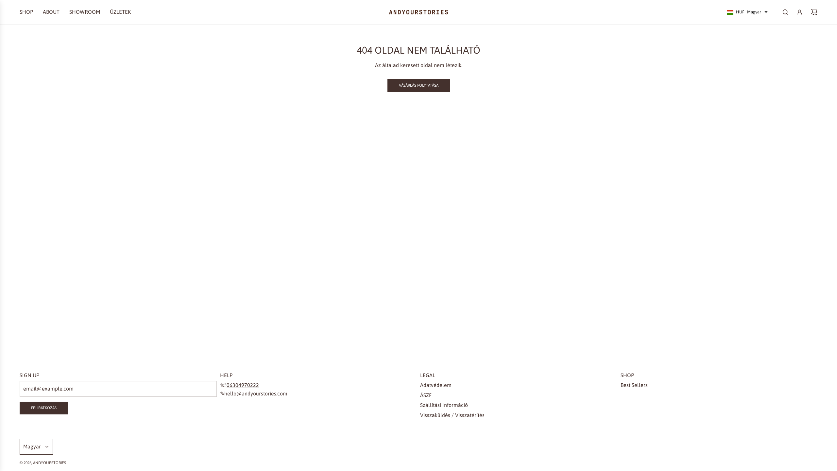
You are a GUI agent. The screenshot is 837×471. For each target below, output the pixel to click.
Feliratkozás (44, 408)
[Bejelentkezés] (800, 12)
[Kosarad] (814, 12)
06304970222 (243, 385)
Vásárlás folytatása (418, 85)
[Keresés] (785, 12)
